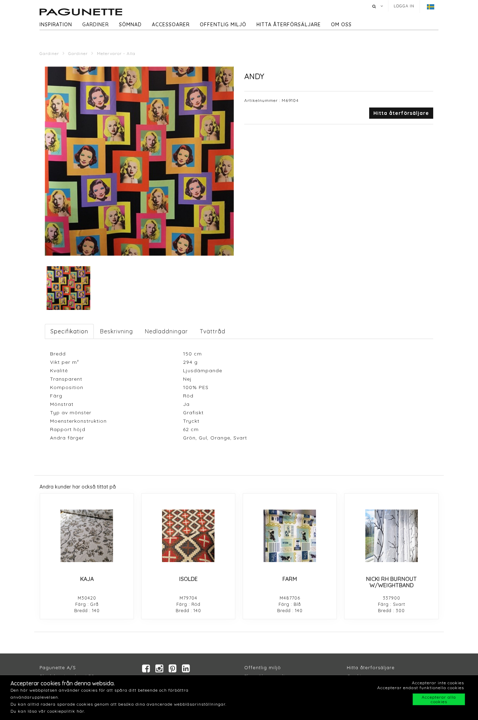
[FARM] (289, 536)
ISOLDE (188, 578)
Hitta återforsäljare (371, 667)
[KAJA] (86, 536)
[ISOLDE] (188, 536)
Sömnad (130, 24)
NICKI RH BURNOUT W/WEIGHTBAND (391, 582)
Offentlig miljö (223, 24)
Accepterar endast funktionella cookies (420, 687)
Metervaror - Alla (116, 53)
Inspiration (56, 24)
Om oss (341, 24)
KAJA (87, 578)
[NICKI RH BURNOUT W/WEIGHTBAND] (391, 536)
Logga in (404, 6)
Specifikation (69, 331)
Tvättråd (212, 331)
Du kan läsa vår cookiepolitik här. (47, 711)
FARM (289, 578)
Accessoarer (171, 24)
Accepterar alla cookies (439, 699)
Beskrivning (116, 331)
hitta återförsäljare (288, 24)
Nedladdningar (166, 331)
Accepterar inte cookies (438, 682)
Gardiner (95, 24)
